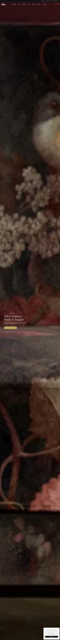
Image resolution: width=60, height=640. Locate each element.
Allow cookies (51, 636)
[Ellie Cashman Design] (3, 4)
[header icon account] (55, 4)
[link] (14, 4)
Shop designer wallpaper (12, 327)
